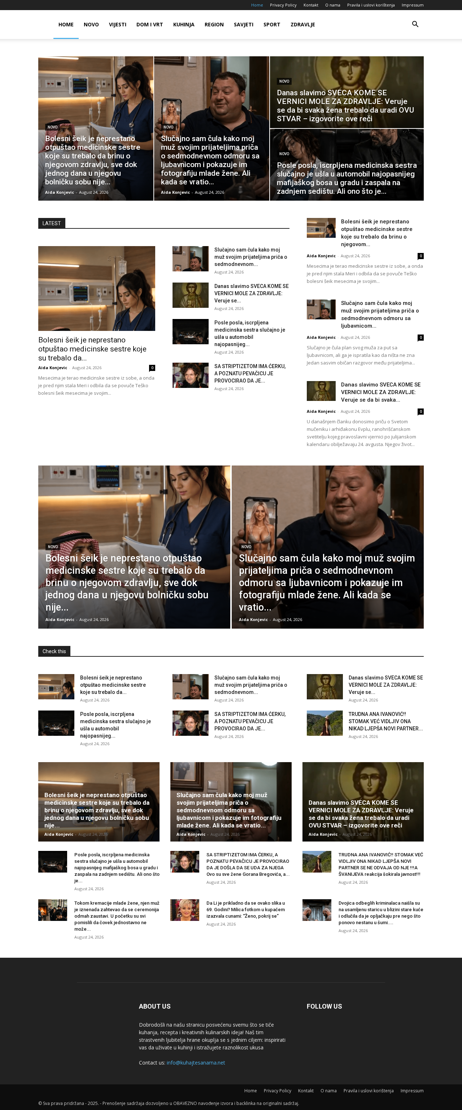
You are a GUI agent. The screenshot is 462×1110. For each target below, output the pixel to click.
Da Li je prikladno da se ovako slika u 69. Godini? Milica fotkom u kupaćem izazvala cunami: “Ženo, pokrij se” (245, 909)
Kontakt (311, 5)
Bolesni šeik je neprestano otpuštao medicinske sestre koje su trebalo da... (92, 349)
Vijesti (117, 24)
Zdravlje (303, 24)
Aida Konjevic (52, 367)
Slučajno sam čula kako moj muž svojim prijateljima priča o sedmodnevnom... (250, 257)
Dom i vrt (149, 24)
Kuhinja (184, 24)
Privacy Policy (283, 5)
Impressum (413, 5)
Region (214, 24)
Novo (91, 24)
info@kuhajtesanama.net (196, 1062)
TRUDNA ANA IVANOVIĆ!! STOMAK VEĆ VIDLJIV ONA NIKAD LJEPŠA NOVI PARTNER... (386, 721)
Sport (271, 24)
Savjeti (243, 24)
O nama (332, 5)
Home (257, 5)
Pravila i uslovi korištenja (371, 5)
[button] (415, 25)
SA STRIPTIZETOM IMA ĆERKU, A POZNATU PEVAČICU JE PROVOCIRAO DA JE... (250, 373)
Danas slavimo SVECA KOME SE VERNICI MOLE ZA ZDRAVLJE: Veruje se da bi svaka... (380, 392)
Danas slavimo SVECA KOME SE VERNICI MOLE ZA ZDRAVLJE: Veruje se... (251, 293)
